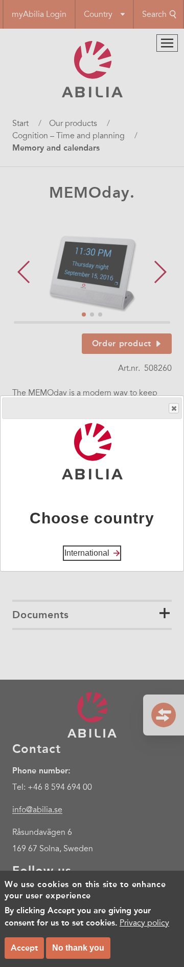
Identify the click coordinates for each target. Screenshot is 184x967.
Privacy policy (144, 923)
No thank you (78, 947)
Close (174, 408)
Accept (24, 948)
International (86, 553)
